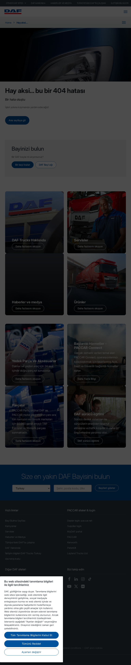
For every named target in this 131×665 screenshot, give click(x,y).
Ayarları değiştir (31, 652)
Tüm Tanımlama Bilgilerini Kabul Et (31, 635)
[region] (31, 619)
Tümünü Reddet (31, 643)
